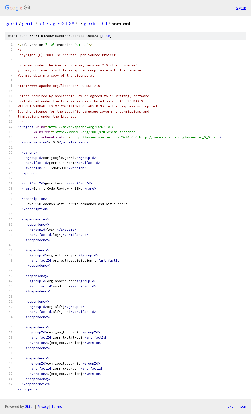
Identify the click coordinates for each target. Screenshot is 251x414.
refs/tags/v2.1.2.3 (56, 24)
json (242, 406)
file (106, 36)
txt (230, 406)
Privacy (43, 406)
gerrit (11, 24)
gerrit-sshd (95, 24)
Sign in (241, 7)
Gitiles (29, 406)
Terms (56, 406)
